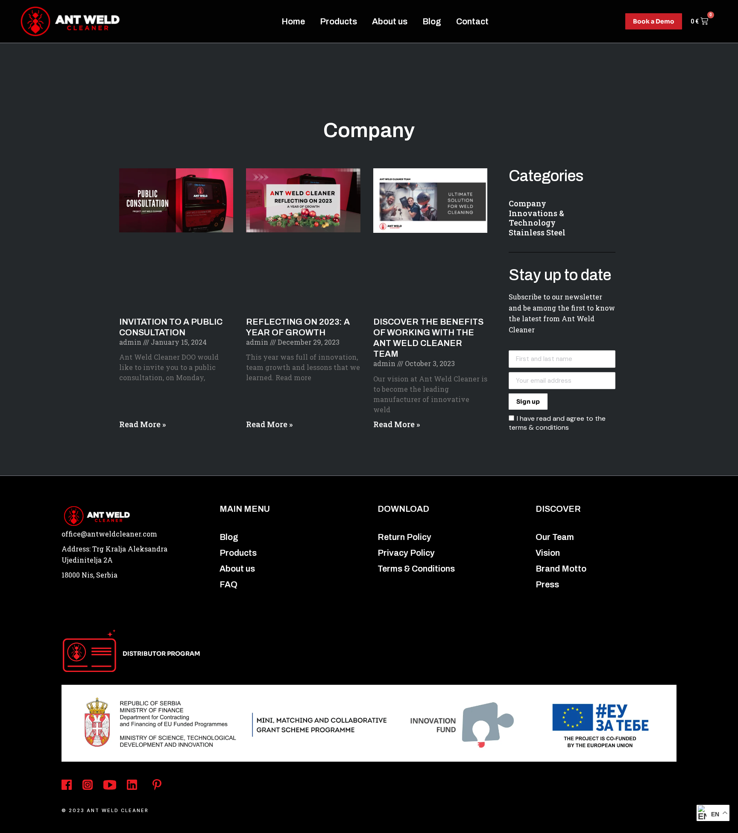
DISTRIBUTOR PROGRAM (161, 654)
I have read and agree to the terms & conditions (557, 423)
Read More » (142, 424)
